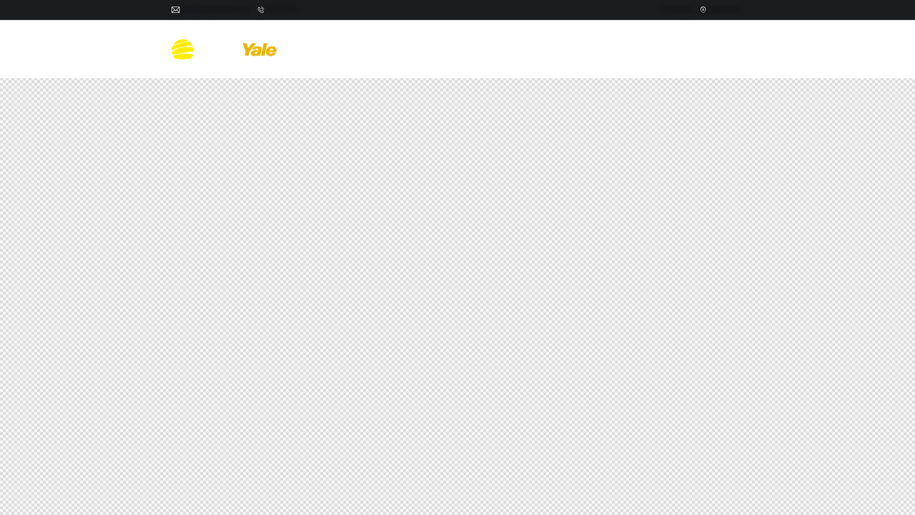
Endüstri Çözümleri (442, 52)
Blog (680, 52)
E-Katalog (676, 10)
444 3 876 (282, 10)
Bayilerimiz (723, 10)
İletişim (716, 52)
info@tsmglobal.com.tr (216, 10)
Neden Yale (632, 52)
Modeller (512, 52)
